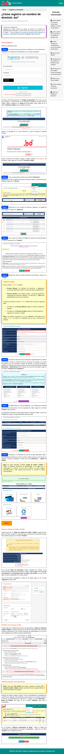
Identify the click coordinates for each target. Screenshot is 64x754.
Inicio (4, 9)
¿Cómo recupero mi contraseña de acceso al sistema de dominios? (56, 45)
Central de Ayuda (16, 3)
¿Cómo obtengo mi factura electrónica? (56, 86)
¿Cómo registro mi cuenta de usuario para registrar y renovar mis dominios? (56, 24)
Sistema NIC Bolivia (20, 49)
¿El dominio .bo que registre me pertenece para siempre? (56, 61)
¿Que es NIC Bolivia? (55, 54)
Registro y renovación (16, 9)
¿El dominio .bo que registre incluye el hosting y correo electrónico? (56, 71)
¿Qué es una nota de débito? (55, 79)
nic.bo (61, 3)
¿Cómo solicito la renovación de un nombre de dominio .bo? (55, 34)
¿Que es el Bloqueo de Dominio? (54, 93)
